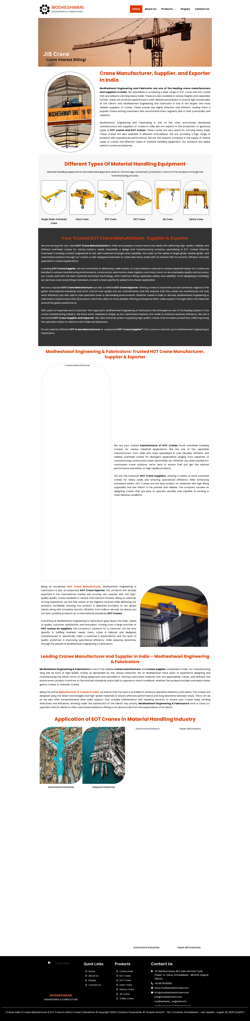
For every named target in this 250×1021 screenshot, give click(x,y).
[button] (174, 9)
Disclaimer (89, 1012)
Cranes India (13, 1012)
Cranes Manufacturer (35, 1012)
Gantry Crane (196, 219)
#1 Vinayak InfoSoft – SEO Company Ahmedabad (170, 1012)
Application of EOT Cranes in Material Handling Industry (125, 719)
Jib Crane (167, 219)
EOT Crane (110, 219)
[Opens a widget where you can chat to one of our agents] (230, 1004)
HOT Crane (139, 219)
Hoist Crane (82, 219)
